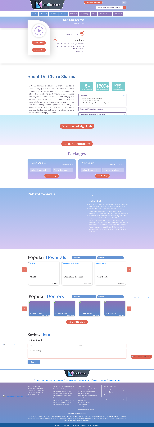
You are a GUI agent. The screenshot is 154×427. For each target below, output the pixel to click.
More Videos (39, 43)
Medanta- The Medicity (84, 393)
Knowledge (84, 14)
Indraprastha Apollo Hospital (86, 409)
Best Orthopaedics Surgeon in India (62, 389)
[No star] (29, 340)
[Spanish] (118, 2)
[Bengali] (120, 2)
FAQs (89, 425)
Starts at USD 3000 (116, 164)
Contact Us (118, 14)
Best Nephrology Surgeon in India (62, 391)
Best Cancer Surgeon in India (61, 404)
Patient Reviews (104, 14)
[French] (110, 2)
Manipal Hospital (82, 400)
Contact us (96, 425)
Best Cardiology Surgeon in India (62, 402)
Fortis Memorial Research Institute (87, 395)
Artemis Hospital (82, 398)
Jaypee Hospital (82, 404)
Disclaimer (84, 425)
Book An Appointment (93, 2)
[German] (112, 2)
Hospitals (63, 14)
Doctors (53, 14)
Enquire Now (39, 50)
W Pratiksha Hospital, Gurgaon (86, 391)
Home (34, 14)
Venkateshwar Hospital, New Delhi (87, 389)
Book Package (51, 176)
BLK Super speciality (83, 402)
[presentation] (24, 269)
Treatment (73, 14)
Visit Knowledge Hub (77, 126)
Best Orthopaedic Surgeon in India (62, 393)
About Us (43, 14)
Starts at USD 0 (67, 164)
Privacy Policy (75, 425)
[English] (105, 2)
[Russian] (115, 2)
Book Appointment (77, 143)
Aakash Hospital (82, 407)
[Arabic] (107, 2)
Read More (79, 51)
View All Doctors (77, 322)
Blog (93, 14)
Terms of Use (65, 425)
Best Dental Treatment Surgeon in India (63, 400)
